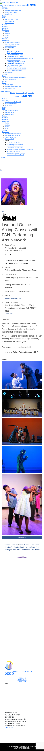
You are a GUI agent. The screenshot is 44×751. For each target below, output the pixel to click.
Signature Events (9, 23)
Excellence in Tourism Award (15, 56)
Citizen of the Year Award (14, 51)
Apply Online (8, 14)
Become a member (23, 686)
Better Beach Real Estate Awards (16, 69)
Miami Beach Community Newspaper (15, 77)
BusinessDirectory (5, 25)
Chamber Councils (10, 88)
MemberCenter (4, 82)
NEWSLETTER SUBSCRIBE (22, 671)
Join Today (13, 93)
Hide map (2, 157)
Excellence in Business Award (15, 63)
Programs (7, 33)
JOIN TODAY (3, 5)
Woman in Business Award (14, 70)
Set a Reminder (22, 537)
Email (8, 619)
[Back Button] (22, 211)
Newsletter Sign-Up (21, 93)
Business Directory (11, 545)
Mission (7, 31)
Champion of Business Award (15, 65)
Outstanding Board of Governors (16, 62)
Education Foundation (23, 698)
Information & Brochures (30, 550)
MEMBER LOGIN (22, 678)
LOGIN (9, 5)
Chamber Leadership (23, 701)
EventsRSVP (4, 16)
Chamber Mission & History (12, 44)
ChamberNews (4, 75)
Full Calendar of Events (11, 19)
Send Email (9, 314)
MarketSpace (31, 547)
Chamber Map (23, 709)
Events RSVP (23, 689)
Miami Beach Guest (10, 79)
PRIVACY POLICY (22, 680)
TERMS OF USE (22, 681)
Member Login (9, 84)
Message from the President (13, 42)
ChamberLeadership (5, 39)
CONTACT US (14, 5)
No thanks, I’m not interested (22, 648)
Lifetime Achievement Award (15, 54)
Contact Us (31, 93)
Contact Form (9, 728)
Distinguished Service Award (15, 53)
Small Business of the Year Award (16, 67)
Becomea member (5, 8)
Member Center (23, 706)
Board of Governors (10, 46)
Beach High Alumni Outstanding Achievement (20, 58)
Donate (7, 35)
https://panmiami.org (13, 298)
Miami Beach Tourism (23, 695)
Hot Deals (35, 545)
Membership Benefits (11, 12)
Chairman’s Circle (9, 47)
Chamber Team (9, 72)
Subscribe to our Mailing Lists (13, 10)
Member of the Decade (13, 60)
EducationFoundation (5, 29)
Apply (6, 37)
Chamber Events (9, 21)
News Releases (24, 545)
